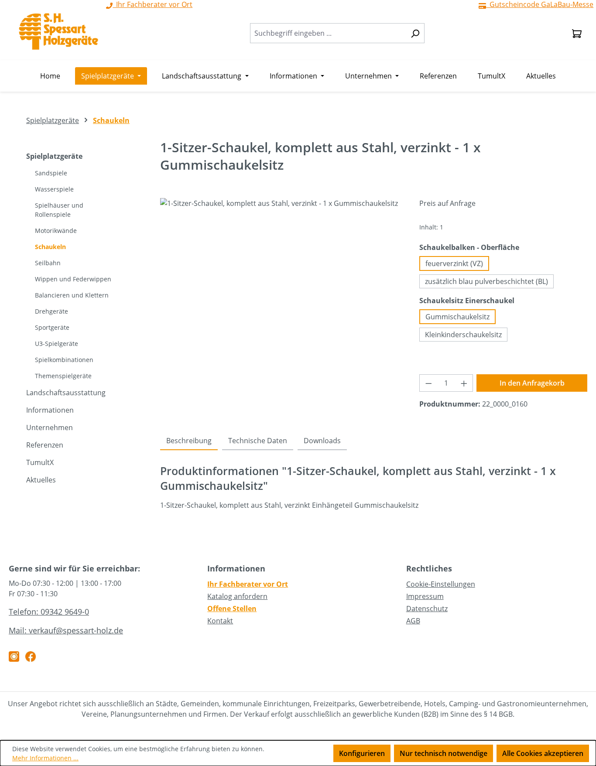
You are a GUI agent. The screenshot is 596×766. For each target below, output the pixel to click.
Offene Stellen (232, 608)
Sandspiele (51, 173)
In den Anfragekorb (532, 383)
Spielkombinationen (64, 360)
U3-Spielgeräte (56, 343)
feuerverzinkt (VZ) (454, 263)
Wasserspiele (54, 189)
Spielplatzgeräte (54, 156)
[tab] (189, 441)
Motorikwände (56, 230)
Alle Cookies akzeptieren (542, 753)
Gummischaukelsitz (457, 316)
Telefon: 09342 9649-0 (49, 611)
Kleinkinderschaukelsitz (463, 334)
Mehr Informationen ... (45, 758)
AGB (413, 621)
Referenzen (44, 445)
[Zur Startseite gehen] (58, 31)
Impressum (425, 596)
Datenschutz (427, 608)
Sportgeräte (52, 327)
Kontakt (220, 621)
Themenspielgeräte (63, 376)
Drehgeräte (51, 311)
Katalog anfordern (237, 596)
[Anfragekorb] (576, 33)
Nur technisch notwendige (443, 753)
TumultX (40, 462)
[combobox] (328, 33)
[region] (281, 292)
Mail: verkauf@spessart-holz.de (66, 630)
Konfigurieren (362, 753)
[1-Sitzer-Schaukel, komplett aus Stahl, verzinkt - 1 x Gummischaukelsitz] (281, 292)
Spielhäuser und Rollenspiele (59, 210)
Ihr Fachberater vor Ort (247, 584)
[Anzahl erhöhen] (464, 383)
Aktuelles (41, 480)
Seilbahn (48, 263)
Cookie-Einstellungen (440, 584)
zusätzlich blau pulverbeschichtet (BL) (486, 281)
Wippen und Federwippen (73, 279)
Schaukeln (50, 247)
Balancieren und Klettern (72, 295)
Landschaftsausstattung (66, 392)
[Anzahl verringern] (428, 383)
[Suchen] (415, 33)
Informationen (50, 410)
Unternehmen (49, 427)
